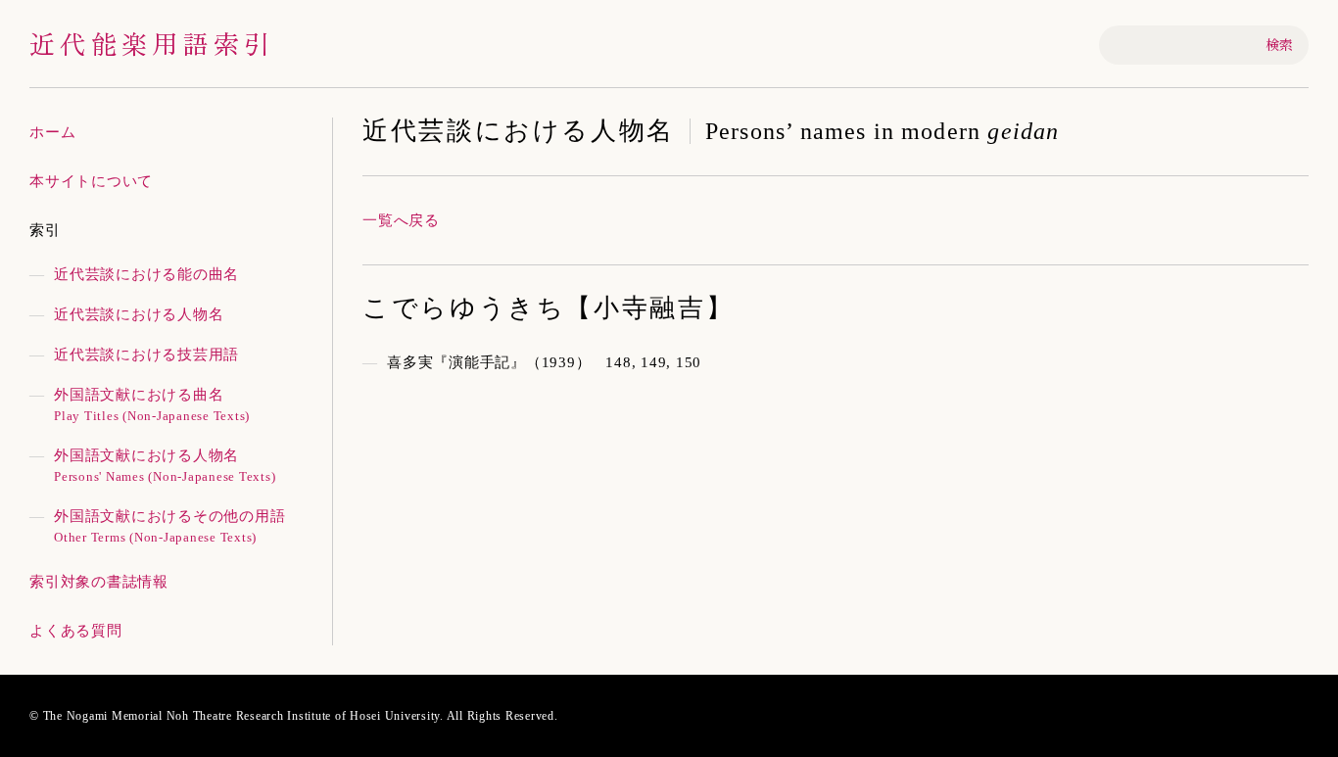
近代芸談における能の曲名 (146, 274)
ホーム (52, 132)
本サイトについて (91, 181)
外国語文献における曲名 (152, 405)
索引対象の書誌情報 (98, 582)
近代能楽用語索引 (151, 43)
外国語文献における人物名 (164, 466)
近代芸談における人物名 (138, 314)
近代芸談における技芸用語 (146, 354)
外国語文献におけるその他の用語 (169, 526)
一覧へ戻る (401, 220)
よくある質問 (75, 631)
